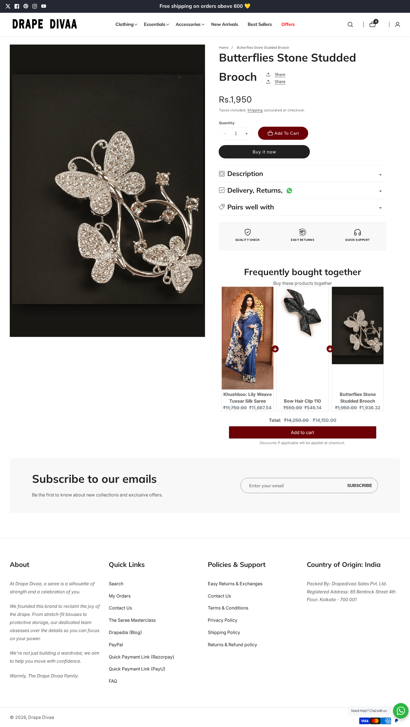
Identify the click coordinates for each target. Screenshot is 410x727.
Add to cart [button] (302, 432)
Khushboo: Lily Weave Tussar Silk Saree (247, 397)
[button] (125, 24)
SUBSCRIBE (359, 485)
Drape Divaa (41, 717)
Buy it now (264, 152)
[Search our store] (350, 24)
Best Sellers (260, 24)
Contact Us (120, 608)
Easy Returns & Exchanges (235, 583)
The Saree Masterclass (132, 620)
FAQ (113, 681)
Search (116, 583)
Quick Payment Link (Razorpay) (141, 656)
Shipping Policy (224, 632)
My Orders (120, 595)
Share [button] (280, 81)
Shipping (255, 110)
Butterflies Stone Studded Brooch (358, 397)
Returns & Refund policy (232, 644)
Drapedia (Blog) (125, 632)
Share (280, 74)
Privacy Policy (222, 620)
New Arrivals (224, 24)
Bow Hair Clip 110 (302, 401)
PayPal (116, 644)
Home (223, 47)
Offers (288, 24)
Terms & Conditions (228, 608)
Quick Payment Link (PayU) (137, 669)
